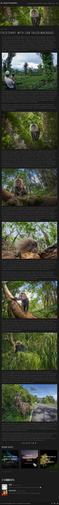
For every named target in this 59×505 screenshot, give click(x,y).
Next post (53, 471)
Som (10, 485)
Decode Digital (26, 503)
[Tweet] (33, 443)
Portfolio (40, 3)
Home (28, 3)
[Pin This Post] (29, 443)
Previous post (7, 471)
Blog (45, 3)
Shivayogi (12, 491)
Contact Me (51, 3)
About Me (34, 3)
